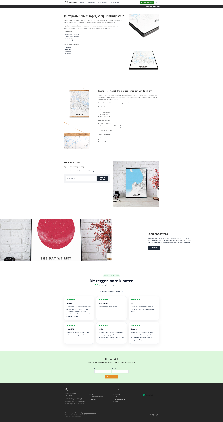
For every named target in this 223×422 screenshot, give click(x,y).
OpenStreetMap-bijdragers (89, 413)
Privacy (92, 394)
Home (82, 2)
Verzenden (93, 399)
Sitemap (117, 404)
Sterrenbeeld (102, 2)
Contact (92, 392)
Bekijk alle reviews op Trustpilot (111, 291)
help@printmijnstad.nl (70, 393)
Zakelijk (116, 401)
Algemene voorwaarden (97, 396)
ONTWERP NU (154, 247)
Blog (116, 396)
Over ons (117, 392)
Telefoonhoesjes (115, 2)
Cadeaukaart (118, 394)
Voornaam (97, 369)
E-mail (114, 369)
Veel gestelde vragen (120, 399)
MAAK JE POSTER (102, 178)
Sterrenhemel (91, 2)
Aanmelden (111, 377)
